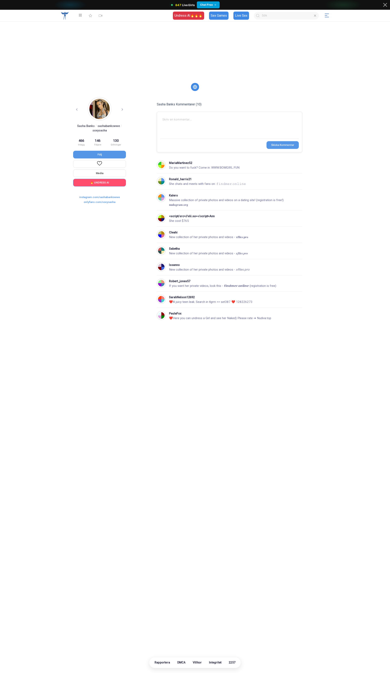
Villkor (197, 662)
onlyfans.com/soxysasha (99, 202)
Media (99, 173)
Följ (100, 154)
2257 (232, 662)
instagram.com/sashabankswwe (99, 197)
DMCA (181, 662)
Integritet (215, 662)
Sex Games (219, 15)
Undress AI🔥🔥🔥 (188, 15)
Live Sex (241, 15)
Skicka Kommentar (282, 144)
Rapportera (162, 662)
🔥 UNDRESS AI (99, 182)
